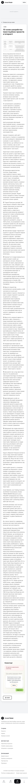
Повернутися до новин (8, 22)
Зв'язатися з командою (7, 748)
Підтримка (4, 763)
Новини (3, 733)
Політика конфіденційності (8, 773)
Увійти (24, 2)
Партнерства (4, 760)
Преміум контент (5, 735)
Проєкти (3, 731)
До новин (7, 697)
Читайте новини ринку (6, 746)
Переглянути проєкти (6, 743)
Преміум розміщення (6, 758)
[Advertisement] (14, 15)
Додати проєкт (5, 756)
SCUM (5, 26)
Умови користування (21, 773)
